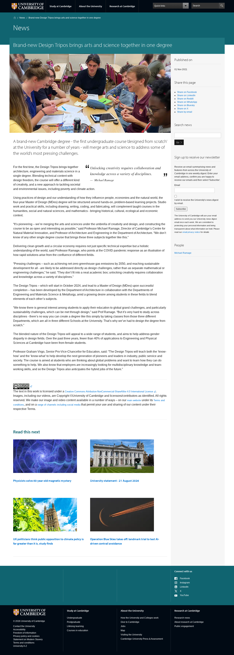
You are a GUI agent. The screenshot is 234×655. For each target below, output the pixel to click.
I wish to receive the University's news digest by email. (196, 202)
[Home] (14, 17)
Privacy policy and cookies (26, 636)
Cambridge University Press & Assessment (142, 639)
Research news (182, 618)
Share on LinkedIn (186, 95)
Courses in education (77, 630)
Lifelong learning (75, 626)
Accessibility (19, 629)
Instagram (185, 582)
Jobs (123, 626)
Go (177, 142)
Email (177, 185)
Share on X (182, 108)
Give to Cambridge (130, 622)
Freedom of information (24, 633)
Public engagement (184, 626)
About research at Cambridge (189, 622)
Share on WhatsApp (187, 102)
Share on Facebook (187, 92)
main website (134, 400)
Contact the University (24, 626)
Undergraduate (74, 618)
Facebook (185, 578)
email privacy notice (191, 232)
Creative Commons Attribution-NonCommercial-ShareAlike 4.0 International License (109, 391)
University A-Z (20, 646)
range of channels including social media (58, 404)
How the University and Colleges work (139, 618)
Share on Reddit (185, 98)
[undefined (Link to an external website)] (22, 386)
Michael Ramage (182, 253)
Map (123, 630)
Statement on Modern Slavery (28, 639)
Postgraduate (73, 622)
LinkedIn (184, 587)
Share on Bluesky (186, 105)
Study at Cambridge (60, 6)
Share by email (184, 112)
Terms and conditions (23, 642)
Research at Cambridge (122, 6)
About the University (90, 6)
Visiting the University (131, 634)
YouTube (184, 595)
